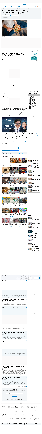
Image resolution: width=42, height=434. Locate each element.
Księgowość (5, 6)
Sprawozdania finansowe (30, 410)
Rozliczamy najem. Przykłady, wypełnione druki (34, 63)
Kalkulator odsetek (23, 417)
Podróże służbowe (29, 417)
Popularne (31, 91)
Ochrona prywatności (7, 423)
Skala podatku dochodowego (30, 419)
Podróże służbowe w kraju (30, 415)
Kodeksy (15, 419)
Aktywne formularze (33, 109)
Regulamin (20, 423)
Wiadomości (35, 407)
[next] (26, 386)
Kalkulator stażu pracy (23, 418)
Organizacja (3, 415)
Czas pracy (30, 110)
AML (27, 411)
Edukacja (35, 6)
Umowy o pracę (31, 111)
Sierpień (35, 133)
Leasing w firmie (22, 410)
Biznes (11, 6)
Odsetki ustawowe (29, 418)
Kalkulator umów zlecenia (32, 101)
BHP (8, 410)
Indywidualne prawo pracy (11, 407)
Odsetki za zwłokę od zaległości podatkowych (33, 122)
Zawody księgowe (4, 410)
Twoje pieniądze (23, 6)
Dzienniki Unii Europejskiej (17, 417)
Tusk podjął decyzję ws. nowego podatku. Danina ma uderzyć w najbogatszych (34, 93)
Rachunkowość (31, 114)
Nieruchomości (30, 6)
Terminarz (31, 133)
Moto (26, 6)
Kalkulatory (32, 96)
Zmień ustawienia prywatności (14, 423)
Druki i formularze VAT (31, 117)
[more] (25, 146)
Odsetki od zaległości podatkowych (33, 105)
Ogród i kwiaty (35, 410)
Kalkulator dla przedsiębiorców (32, 99)
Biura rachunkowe (29, 406)
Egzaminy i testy (10, 417)
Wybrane (37, 91)
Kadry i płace (3, 418)
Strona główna (3, 8)
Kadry (8, 6)
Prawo (19, 6)
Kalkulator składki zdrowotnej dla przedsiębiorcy (33, 98)
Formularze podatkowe (31, 118)
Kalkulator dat (30, 107)
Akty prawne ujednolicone (17, 418)
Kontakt (29, 423)
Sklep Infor (16, 411)
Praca (15, 410)
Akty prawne (16, 414)
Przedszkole (9, 415)
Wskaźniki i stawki (29, 414)
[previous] (18, 386)
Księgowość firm (4, 406)
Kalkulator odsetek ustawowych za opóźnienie (33, 104)
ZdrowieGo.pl (35, 415)
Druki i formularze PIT (31, 116)
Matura (9, 419)
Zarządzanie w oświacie (10, 418)
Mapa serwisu (36, 423)
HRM (8, 411)
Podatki (6, 8)
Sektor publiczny (15, 6)
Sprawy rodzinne (16, 407)
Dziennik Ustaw (16, 415)
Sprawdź (34, 66)
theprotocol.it (35, 419)
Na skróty (35, 414)
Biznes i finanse (22, 407)
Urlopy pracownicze (31, 112)
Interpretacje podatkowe (10, 8)
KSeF (37, 6)
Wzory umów (35, 417)
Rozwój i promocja (4, 417)
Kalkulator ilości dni (31, 106)
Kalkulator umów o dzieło (32, 102)
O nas (2, 423)
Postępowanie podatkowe (32, 115)
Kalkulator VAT (31, 108)
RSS (26, 423)
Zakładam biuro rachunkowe (30, 407)
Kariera (24, 423)
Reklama (32, 423)
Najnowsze (34, 91)
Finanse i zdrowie (23, 411)
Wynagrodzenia (31, 113)
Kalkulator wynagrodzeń (32, 100)
